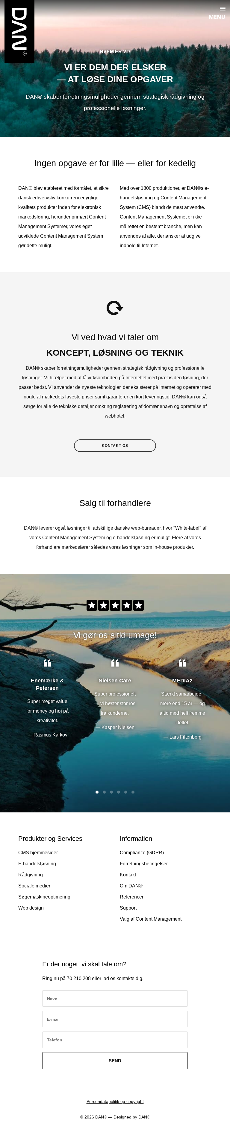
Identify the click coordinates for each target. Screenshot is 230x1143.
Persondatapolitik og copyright (115, 1101)
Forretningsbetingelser (144, 863)
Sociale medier (34, 885)
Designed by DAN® (132, 1117)
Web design (31, 907)
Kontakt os (115, 446)
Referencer (131, 896)
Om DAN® (131, 885)
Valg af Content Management (150, 919)
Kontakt (128, 874)
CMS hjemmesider (38, 852)
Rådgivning (30, 874)
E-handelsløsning (37, 863)
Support (128, 907)
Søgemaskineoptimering (44, 896)
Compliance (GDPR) (142, 852)
